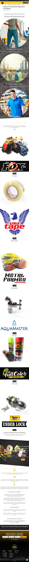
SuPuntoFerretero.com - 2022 (15, 561)
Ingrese (14, 173)
